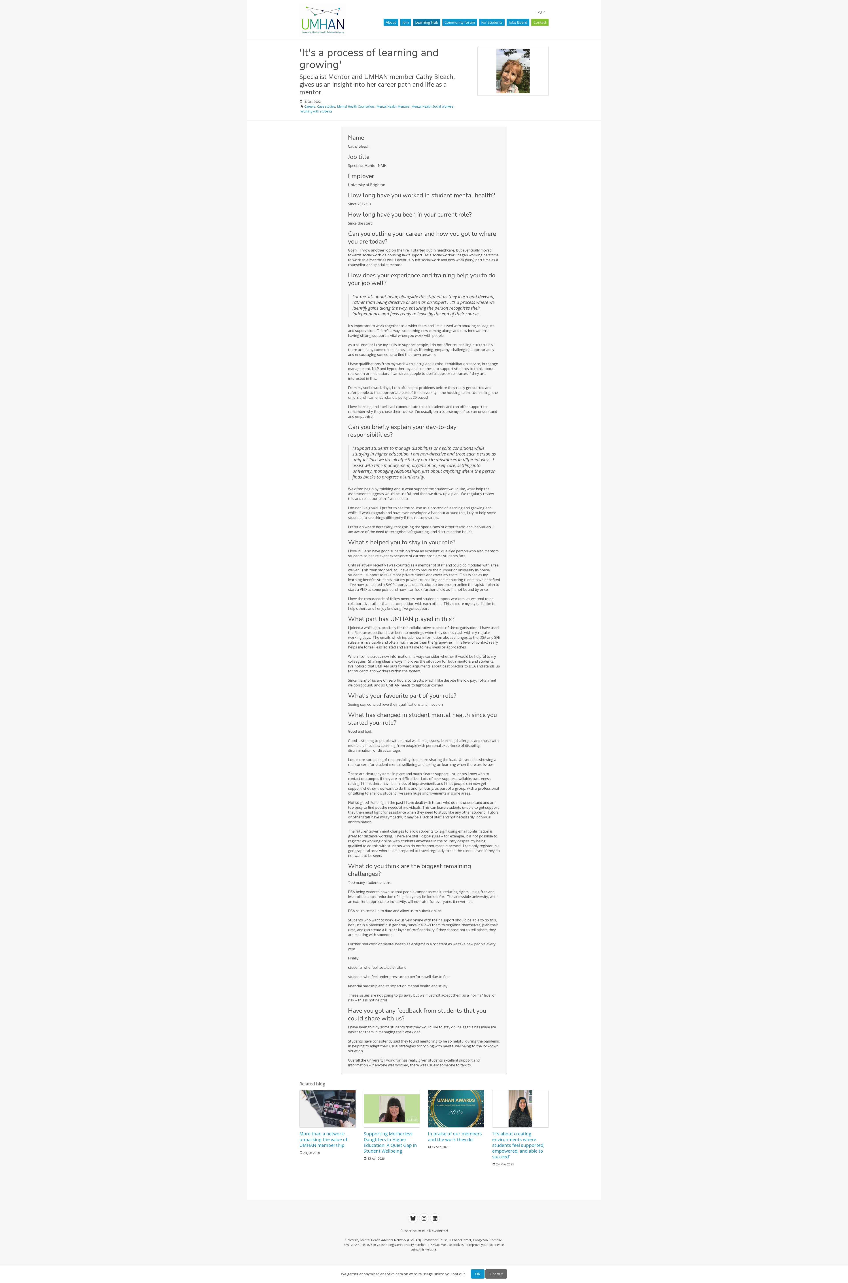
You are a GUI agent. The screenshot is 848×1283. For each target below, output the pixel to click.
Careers (309, 106)
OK (477, 1274)
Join (405, 22)
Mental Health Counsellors (356, 106)
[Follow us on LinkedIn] (435, 1218)
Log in (540, 12)
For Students (491, 22)
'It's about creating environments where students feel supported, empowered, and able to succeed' (518, 1145)
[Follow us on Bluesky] (413, 1218)
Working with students (316, 111)
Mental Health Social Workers (432, 106)
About (391, 22)
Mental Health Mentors (393, 106)
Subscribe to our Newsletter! (424, 1230)
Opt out (496, 1274)
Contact (540, 22)
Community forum (460, 22)
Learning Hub (426, 22)
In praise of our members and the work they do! (455, 1136)
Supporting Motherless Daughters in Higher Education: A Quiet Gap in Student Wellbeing (390, 1142)
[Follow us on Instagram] (424, 1218)
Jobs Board (518, 22)
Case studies (326, 106)
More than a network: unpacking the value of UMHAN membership (323, 1139)
